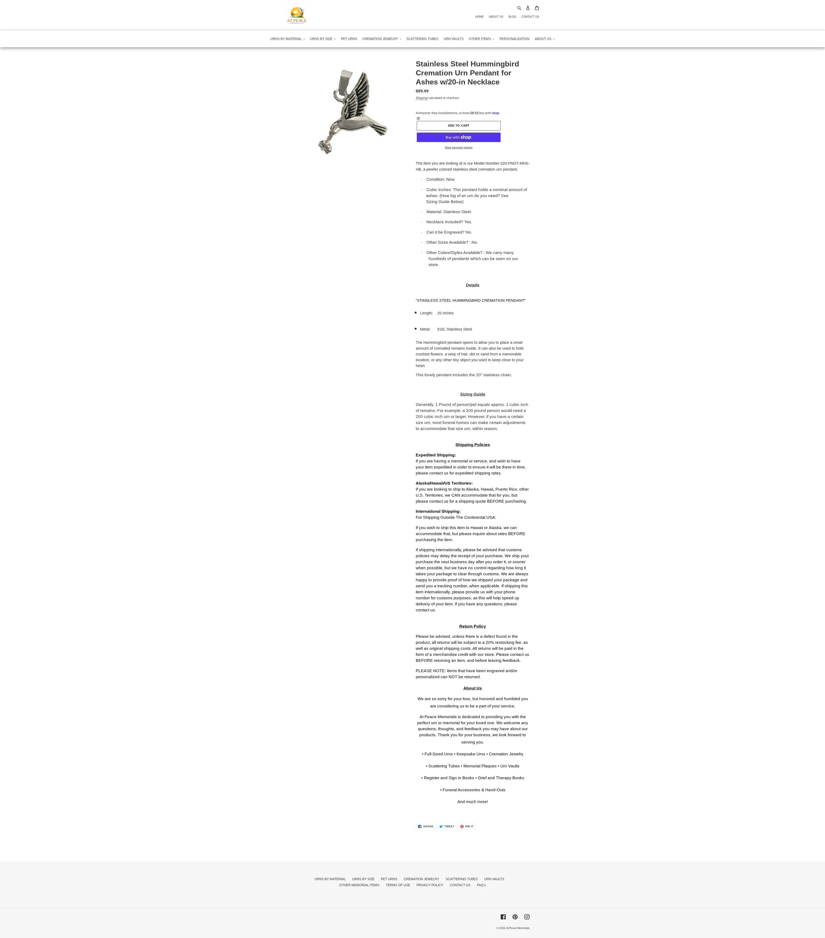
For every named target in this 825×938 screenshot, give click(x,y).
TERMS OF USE (398, 885)
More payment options (459, 147)
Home (479, 16)
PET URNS (389, 879)
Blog (512, 16)
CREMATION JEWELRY (421, 879)
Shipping (422, 97)
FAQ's (481, 885)
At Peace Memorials (518, 928)
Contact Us (530, 16)
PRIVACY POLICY (430, 885)
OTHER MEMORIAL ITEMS (359, 885)
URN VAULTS (494, 879)
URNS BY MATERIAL (330, 879)
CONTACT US (460, 885)
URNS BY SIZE (363, 879)
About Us (496, 16)
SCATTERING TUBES (462, 879)
